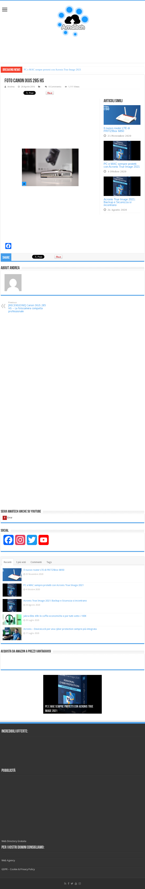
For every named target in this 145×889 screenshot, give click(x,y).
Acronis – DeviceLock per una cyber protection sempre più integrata (60, 629)
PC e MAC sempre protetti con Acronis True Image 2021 (122, 165)
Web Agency (8, 860)
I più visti (21, 562)
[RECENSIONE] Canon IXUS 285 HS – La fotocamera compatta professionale (27, 307)
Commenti (36, 562)
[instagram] (79, 883)
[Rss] (65, 883)
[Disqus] (72, 364)
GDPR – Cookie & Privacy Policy (18, 869)
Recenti (8, 562)
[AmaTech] (72, 21)
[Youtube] (75, 883)
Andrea (11, 87)
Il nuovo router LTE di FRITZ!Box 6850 (117, 129)
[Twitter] (72, 883)
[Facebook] (68, 883)
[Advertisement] (72, 50)
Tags (49, 562)
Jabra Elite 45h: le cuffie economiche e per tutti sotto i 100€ (54, 616)
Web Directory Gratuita (14, 841)
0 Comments (55, 87)
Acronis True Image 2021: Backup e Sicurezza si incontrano (54, 69)
